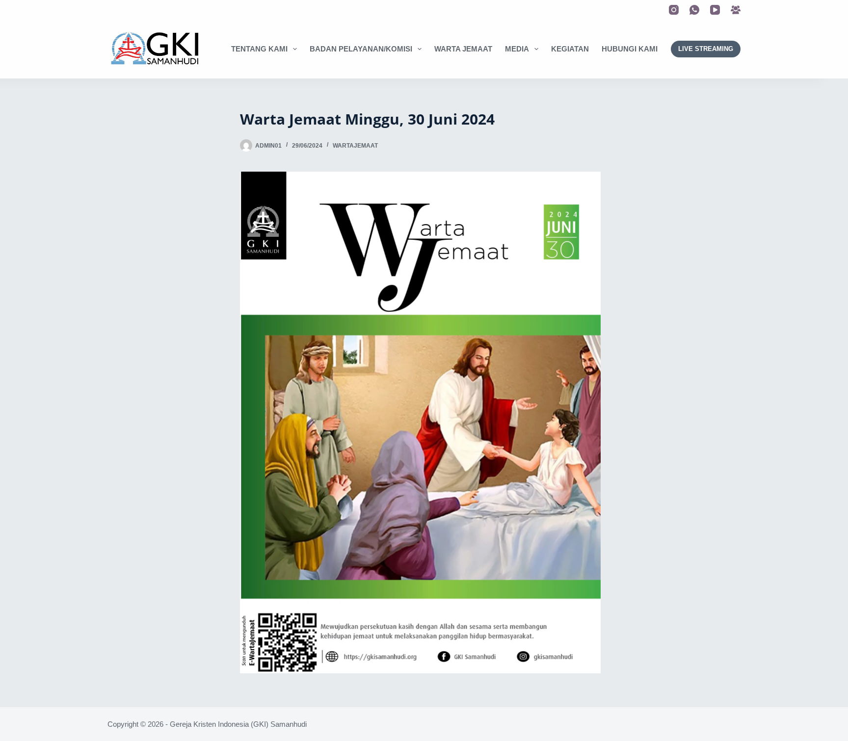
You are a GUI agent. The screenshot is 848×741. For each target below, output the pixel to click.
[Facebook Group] (736, 10)
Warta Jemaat (463, 49)
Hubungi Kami (630, 49)
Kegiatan (570, 49)
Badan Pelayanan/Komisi (361, 49)
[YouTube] (715, 10)
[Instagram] (674, 10)
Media (517, 49)
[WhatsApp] (694, 10)
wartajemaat (355, 145)
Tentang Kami (259, 49)
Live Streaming (705, 48)
